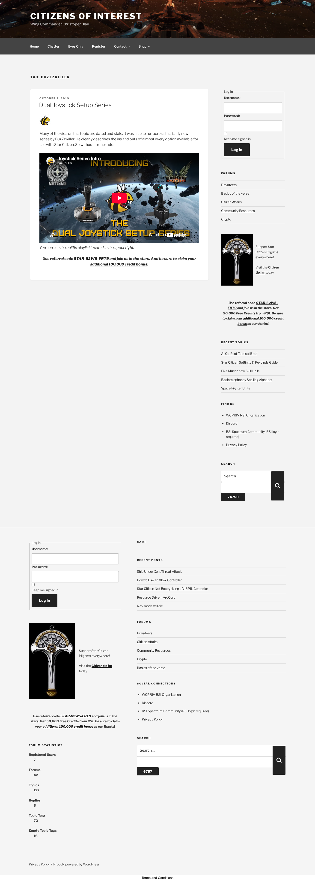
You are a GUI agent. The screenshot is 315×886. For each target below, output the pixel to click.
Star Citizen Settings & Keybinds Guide (249, 362)
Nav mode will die (150, 606)
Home (34, 46)
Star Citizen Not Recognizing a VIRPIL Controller (172, 589)
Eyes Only (75, 46)
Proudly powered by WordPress (76, 864)
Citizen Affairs (231, 202)
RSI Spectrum (236, 432)
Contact (120, 46)
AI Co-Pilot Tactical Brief (239, 354)
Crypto (226, 219)
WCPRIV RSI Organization (245, 415)
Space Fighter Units (235, 388)
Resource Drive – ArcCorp (156, 597)
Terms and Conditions (157, 878)
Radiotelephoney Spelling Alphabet (246, 380)
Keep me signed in (237, 139)
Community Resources (238, 211)
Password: (232, 116)
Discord (231, 423)
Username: (232, 98)
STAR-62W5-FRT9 (91, 258)
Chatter (53, 46)
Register (98, 46)
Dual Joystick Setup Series (75, 104)
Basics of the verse (235, 193)
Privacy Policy (236, 445)
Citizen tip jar (102, 666)
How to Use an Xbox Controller (159, 580)
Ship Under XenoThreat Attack (159, 571)
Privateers (229, 185)
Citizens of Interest (86, 16)
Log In (236, 150)
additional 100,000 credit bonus (118, 264)
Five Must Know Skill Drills (240, 371)
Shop (142, 46)
